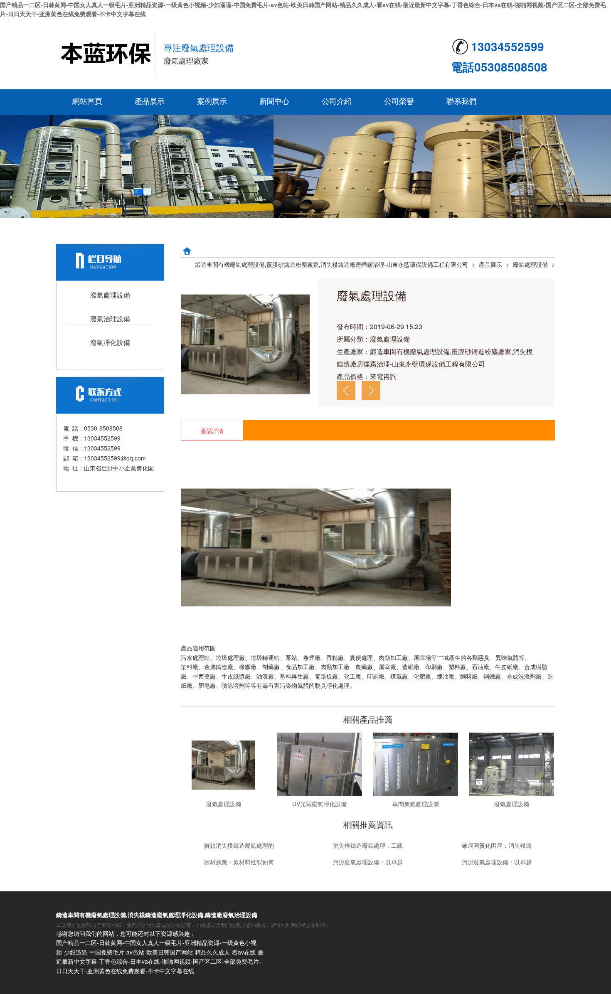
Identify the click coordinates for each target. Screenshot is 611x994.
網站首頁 (87, 100)
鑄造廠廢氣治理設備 (231, 914)
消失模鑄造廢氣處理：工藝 (368, 845)
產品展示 (150, 100)
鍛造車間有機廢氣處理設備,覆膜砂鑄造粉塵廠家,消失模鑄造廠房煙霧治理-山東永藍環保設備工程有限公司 (331, 264)
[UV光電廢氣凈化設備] (319, 763)
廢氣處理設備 (110, 295)
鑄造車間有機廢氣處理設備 (91, 914)
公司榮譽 (399, 100)
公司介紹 (337, 100)
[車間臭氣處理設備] (415, 763)
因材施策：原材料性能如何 (239, 862)
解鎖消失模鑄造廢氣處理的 (239, 845)
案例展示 (212, 100)
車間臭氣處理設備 (415, 804)
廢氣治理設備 (110, 318)
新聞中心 (274, 100)
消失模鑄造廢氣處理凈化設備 (165, 914)
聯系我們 (461, 100)
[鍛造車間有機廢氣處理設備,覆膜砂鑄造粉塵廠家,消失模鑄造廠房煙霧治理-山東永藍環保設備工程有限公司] (105, 53)
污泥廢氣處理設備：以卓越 (368, 862)
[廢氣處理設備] (223, 763)
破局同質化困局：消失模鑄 (497, 845)
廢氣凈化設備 (110, 342)
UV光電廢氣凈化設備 (319, 804)
